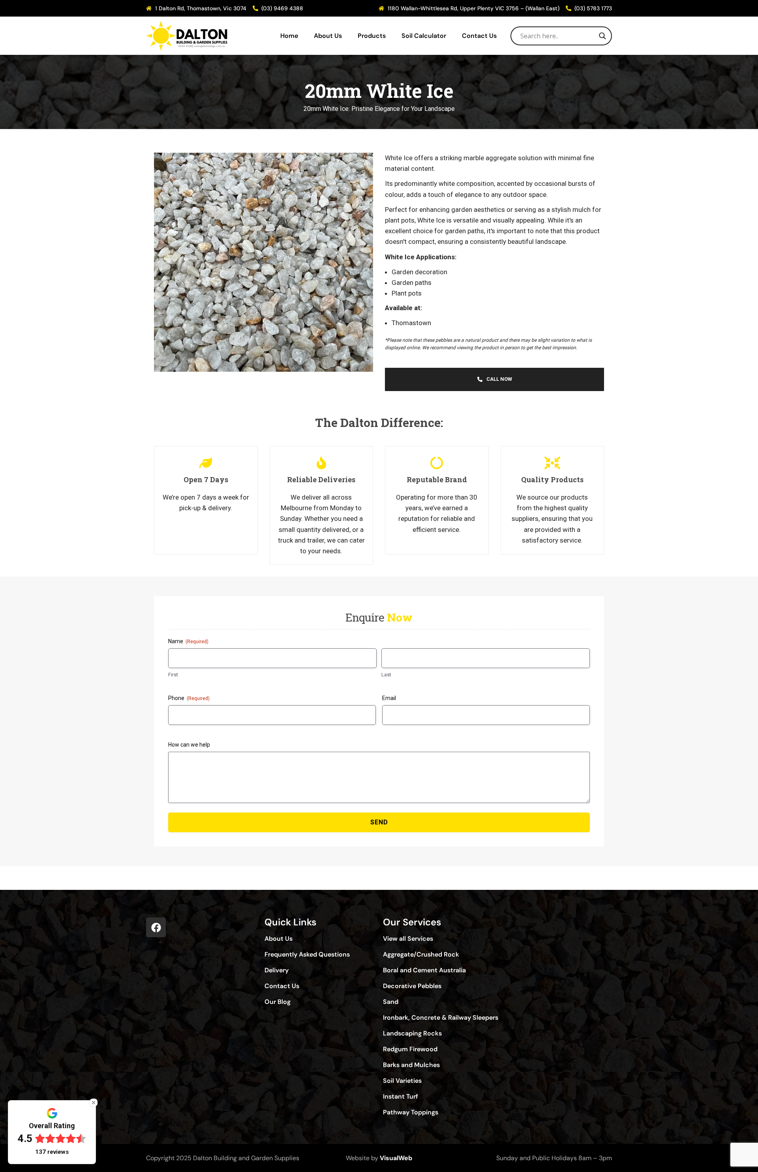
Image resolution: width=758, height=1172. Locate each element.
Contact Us (479, 36)
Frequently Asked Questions (307, 955)
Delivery (277, 970)
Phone (189, 698)
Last (386, 675)
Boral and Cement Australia (424, 970)
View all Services (408, 939)
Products (372, 36)
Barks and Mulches (411, 1065)
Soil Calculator (424, 36)
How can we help (189, 744)
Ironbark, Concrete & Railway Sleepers (440, 1018)
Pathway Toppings (410, 1112)
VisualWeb (396, 1158)
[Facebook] (156, 927)
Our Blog (278, 1002)
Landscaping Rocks (412, 1033)
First (173, 675)
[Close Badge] (94, 1102)
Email (389, 698)
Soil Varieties (402, 1081)
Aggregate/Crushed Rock (421, 955)
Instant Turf (400, 1097)
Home (289, 36)
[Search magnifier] (602, 35)
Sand (390, 1002)
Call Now (499, 379)
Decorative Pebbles (412, 986)
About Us (328, 36)
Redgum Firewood (410, 1049)
